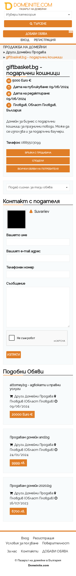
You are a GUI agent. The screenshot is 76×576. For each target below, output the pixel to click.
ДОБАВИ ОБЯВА (36, 33)
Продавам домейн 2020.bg (30, 486)
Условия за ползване (22, 543)
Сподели (38, 160)
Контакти (30, 551)
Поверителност (55, 543)
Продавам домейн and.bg (29, 437)
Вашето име (16, 235)
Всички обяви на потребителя (38, 168)
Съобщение (15, 283)
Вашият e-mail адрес (23, 251)
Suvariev (41, 211)
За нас (12, 551)
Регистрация (45, 40)
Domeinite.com (38, 565)
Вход (25, 40)
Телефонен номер (20, 267)
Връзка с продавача (38, 152)
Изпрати (13, 354)
